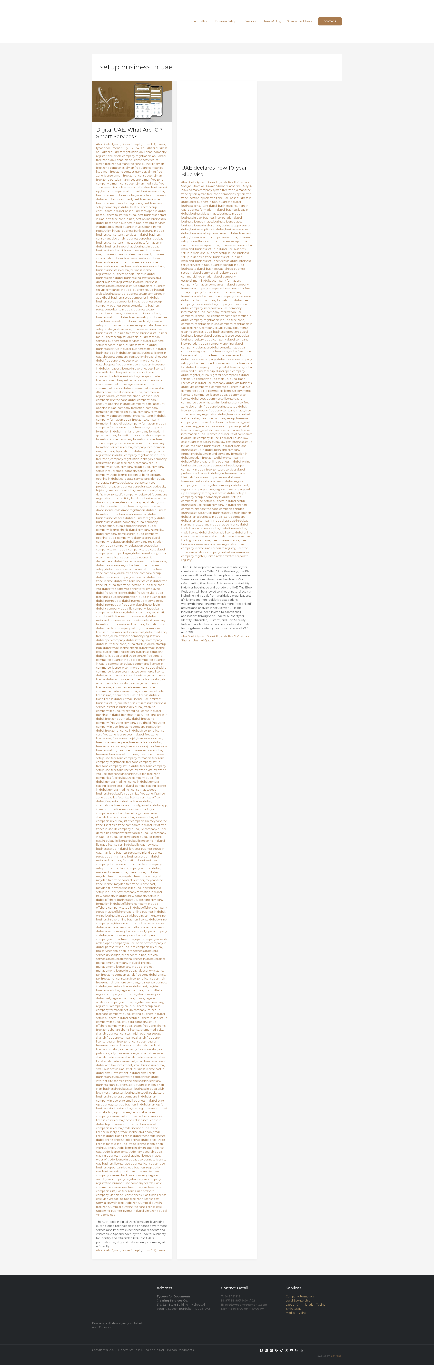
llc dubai (111, 836)
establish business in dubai (124, 707)
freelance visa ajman (140, 746)
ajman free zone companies (216, 194)
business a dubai (230, 202)
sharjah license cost (123, 1045)
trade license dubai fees (131, 1136)
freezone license (122, 770)
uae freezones (126, 1191)
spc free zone (123, 1081)
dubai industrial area (152, 596)
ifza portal (112, 801)
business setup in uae (147, 329)
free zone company (194, 410)
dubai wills (103, 655)
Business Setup (225, 21)
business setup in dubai (112, 317)
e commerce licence (146, 663)
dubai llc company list (135, 608)
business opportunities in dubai (134, 274)
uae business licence (151, 1159)
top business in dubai (119, 1124)
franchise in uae (131, 714)
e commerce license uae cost (132, 687)
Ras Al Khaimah (238, 182)
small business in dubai (148, 1065)
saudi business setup (139, 1006)
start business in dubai (111, 1088)
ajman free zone (107, 163)
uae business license (110, 1163)
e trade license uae (136, 699)
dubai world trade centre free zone (136, 655)
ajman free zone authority (136, 163)
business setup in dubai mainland (126, 321)
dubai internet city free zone (115, 604)
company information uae (224, 312)
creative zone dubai (120, 490)
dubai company (124, 522)
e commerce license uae (223, 398)
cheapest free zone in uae (120, 364)
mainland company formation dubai (120, 860)
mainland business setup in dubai (136, 856)
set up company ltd (137, 1010)
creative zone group (149, 490)
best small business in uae (125, 226)
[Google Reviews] (276, 1350)
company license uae (195, 316)
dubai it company (108, 608)
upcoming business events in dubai (120, 1210)
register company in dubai (114, 994)
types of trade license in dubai (116, 1159)
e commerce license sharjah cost (118, 683)
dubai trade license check (120, 648)
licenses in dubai (218, 434)
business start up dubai (141, 345)
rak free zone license (110, 978)
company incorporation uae (209, 308)
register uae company (148, 1002)
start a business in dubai (206, 516)
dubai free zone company (198, 359)
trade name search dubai (145, 1151)
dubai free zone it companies (210, 363)
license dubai (144, 817)
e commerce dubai (118, 663)
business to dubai (193, 268)
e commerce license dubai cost (126, 675)
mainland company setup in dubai (137, 868)
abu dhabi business (154, 148)
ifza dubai (126, 793)
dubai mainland (136, 616)
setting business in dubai (148, 1014)
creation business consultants (129, 486)
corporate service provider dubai (142, 478)
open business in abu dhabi (123, 927)
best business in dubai (149, 191)
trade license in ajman (131, 1147)
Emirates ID (293, 1308)
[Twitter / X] (286, 1350)
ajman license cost (122, 183)
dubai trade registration (119, 651)
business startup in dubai (149, 349)
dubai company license (131, 526)
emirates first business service (223, 402)
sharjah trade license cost (118, 1061)
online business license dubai (137, 919)
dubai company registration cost (127, 545)
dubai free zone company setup (139, 573)
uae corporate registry (220, 548)
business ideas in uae (204, 213)
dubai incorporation (124, 596)
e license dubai (147, 695)
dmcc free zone (130, 506)
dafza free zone (106, 494)
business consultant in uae (114, 242)
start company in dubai (133, 1096)
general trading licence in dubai (126, 781)
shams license (130, 1029)
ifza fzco (118, 797)
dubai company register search (130, 537)
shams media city (152, 1029)
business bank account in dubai (143, 230)
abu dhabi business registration (117, 152)
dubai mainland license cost (125, 632)
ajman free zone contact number (123, 171)
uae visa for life (113, 1199)
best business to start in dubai (116, 215)
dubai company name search (115, 534)
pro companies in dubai (146, 947)
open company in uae (120, 943)
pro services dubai (140, 951)
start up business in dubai (130, 1104)
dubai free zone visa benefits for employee (131, 589)
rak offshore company (124, 982)
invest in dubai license (111, 809)
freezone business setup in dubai (139, 750)
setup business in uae (143, 1018)
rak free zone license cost (142, 978)
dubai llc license (114, 616)
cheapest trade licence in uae (134, 372)
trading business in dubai (113, 1155)
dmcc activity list (124, 498)
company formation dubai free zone (120, 419)
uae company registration (123, 1179)
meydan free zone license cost (134, 884)
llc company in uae (206, 438)
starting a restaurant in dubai (201, 524)
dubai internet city (108, 600)
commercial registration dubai (201, 276)
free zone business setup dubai (225, 406)
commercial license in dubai (123, 392)
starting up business (116, 1112)
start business (118, 1084)
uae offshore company (204, 552)
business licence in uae (143, 262)
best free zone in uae (120, 219)
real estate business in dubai (214, 481)
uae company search (139, 1183)
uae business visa (141, 1171)
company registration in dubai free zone (217, 320)
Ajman (116, 144)
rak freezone (229, 473)
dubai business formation (222, 331)
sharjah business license (112, 1033)
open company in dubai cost (127, 935)
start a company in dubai (207, 520)
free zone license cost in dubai (123, 734)
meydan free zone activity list (142, 876)
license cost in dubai (120, 817)
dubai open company (110, 640)
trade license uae (238, 536)
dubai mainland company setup (117, 628)
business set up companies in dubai (214, 233)
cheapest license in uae (124, 368)
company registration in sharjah (131, 459)
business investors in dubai (142, 258)
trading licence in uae (145, 1155)
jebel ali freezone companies (220, 430)
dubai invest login (148, 604)
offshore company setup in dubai (118, 907)
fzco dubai (119, 777)
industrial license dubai (135, 801)
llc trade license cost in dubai (115, 844)
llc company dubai (126, 829)
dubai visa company (149, 651)
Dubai (126, 144)
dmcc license (151, 506)
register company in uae (127, 998)
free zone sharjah (124, 738)
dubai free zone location (125, 585)
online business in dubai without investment (126, 915)
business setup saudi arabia (120, 337)
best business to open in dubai (145, 211)
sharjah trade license (110, 1057)
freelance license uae (110, 746)
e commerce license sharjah (146, 679)
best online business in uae (123, 223)
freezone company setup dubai (117, 766)
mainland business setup (119, 852)
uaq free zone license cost (142, 1199)
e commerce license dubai (209, 394)
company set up (146, 463)
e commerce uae (124, 695)
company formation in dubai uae (226, 300)
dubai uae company (211, 383)
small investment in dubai (122, 1073)
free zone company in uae (226, 410)
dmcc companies (107, 502)
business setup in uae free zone (117, 333)
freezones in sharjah (121, 774)
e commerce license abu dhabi (143, 667)
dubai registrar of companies (220, 375)
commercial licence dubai (113, 388)
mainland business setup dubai (212, 446)
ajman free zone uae (215, 198)
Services (250, 21)
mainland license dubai (111, 872)
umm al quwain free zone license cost (136, 1207)
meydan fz (103, 888)
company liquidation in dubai (122, 451)
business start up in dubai (113, 349)
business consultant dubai (144, 238)
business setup (115, 293)
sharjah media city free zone (132, 1049)
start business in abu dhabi (146, 1084)
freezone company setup (143, 762)
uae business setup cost (112, 1171)
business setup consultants (128, 305)
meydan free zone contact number (120, 880)
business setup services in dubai (129, 341)
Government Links (299, 21)
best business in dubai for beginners (120, 195)
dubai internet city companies (142, 600)
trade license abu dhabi (136, 1132)
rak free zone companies (112, 974)
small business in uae (110, 1069)
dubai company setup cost (138, 549)
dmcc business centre (151, 498)
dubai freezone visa (141, 592)
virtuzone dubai (156, 1210)
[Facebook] (261, 1350)
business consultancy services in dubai (122, 234)
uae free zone (131, 1187)
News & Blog (272, 21)
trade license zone (115, 1151)
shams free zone (145, 1025)
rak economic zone (150, 970)
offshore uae (123, 911)
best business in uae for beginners (119, 203)
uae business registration (145, 1167)
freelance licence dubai (145, 742)
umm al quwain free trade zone (117, 1202)
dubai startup (136, 644)
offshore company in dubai (140, 903)
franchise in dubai (108, 714)
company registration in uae (200, 324)
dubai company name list (146, 529)
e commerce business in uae (228, 387)
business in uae (191, 217)
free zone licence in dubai (122, 730)
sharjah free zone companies (115, 1037)
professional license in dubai (135, 959)
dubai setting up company (144, 640)
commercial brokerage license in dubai (128, 384)
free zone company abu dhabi (130, 722)
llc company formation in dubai (127, 833)
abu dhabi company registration (129, 156)
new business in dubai (126, 888)
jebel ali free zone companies (218, 426)
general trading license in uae (128, 789)
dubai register (190, 375)
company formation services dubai (127, 443)
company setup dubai (135, 466)
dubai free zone (155, 561)
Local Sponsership (298, 1300)
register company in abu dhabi (141, 990)
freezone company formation (131, 758)
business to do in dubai (111, 352)
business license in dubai (112, 270)
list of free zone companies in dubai (128, 825)
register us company (110, 1006)
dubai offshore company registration (135, 636)
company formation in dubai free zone (122, 427)
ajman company (201, 190)
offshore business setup (121, 899)
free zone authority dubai (122, 718)
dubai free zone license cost (133, 581)
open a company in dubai (220, 465)
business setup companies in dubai (134, 297)
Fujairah (221, 182)
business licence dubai (111, 262)
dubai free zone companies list (125, 569)
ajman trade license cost (120, 187)
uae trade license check (126, 1195)
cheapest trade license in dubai (117, 376)
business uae (214, 268)
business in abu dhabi (119, 246)
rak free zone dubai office (148, 974)
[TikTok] (281, 1350)
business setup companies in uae (118, 301)
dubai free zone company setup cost (121, 577)
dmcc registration (133, 510)
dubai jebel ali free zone (227, 367)
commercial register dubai (220, 272)
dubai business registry (140, 518)
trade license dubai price (139, 1139)
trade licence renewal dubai (200, 528)
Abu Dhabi (103, 144)
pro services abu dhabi (111, 951)
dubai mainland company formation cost (138, 624)
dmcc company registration (138, 502)
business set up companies (134, 286)
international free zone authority (118, 805)
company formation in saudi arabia (128, 435)
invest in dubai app (154, 805)
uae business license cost (142, 1163)
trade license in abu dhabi (208, 536)
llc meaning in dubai (151, 840)
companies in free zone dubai (116, 400)
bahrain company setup (117, 191)
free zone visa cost (149, 738)
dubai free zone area (110, 565)
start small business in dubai (138, 1100)
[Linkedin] (266, 1350)
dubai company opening (217, 343)
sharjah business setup (144, 1033)
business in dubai (146, 246)
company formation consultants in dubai (137, 415)
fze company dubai (140, 777)
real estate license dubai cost (127, 986)
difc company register (133, 494)
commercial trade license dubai (137, 396)
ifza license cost (135, 797)
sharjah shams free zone (147, 1053)
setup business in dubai (112, 1018)
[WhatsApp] (301, 1350)
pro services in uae (133, 955)
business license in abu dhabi (144, 266)
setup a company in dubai (212, 497)
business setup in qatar (138, 325)
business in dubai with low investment (121, 250)
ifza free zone (144, 793)
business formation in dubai (206, 209)
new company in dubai (111, 896)
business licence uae (110, 266)
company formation (131, 408)
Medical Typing (296, 1312)
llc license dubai (125, 840)
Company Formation (300, 1296)
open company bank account (125, 931)
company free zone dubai (198, 304)
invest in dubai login (140, 809)
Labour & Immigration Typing (306, 1304)
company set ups (107, 466)
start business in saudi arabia (137, 1092)
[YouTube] (291, 1350)
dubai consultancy (144, 553)
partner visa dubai (117, 947)
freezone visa (144, 770)
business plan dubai (109, 278)
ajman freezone (130, 179)
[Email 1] (296, 1350)
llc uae (140, 844)
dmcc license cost (108, 510)
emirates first (126, 703)
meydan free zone (108, 876)
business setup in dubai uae (214, 249)
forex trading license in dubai (141, 711)
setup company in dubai (219, 504)
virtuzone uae (105, 1214)
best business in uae (147, 199)
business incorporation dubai (222, 217)
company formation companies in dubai (208, 284)
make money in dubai (143, 872)
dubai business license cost (129, 514)
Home (192, 21)
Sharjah (136, 144)
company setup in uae (140, 471)
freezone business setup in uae (117, 754)
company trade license (111, 474)
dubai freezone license (111, 592)
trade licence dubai (136, 1128)
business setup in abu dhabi (141, 313)
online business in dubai (149, 911)
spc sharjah (140, 1081)
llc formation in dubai (133, 836)
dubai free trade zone (129, 561)
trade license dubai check (198, 532)
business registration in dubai (124, 282)
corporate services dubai (112, 482)
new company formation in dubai (139, 892)
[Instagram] (271, 1350)
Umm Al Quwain (153, 144)
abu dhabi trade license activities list (134, 160)
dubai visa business (239, 383)
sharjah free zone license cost (126, 1041)
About (205, 21)
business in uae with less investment (127, 254)
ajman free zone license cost (133, 175)
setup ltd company (134, 1021)
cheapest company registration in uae (128, 356)
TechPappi (336, 1355)
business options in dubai (207, 229)
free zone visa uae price (112, 742)
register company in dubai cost (227, 485)
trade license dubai (233, 528)
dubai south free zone (111, 644)
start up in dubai (120, 1108)
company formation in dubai (147, 423)
